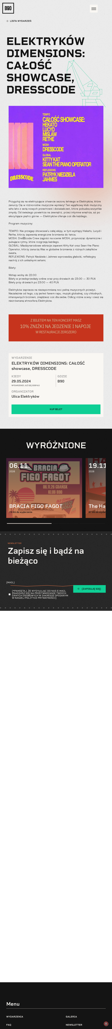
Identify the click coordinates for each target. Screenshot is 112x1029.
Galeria (71, 1016)
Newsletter (74, 1024)
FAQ (8, 1024)
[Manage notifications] (106, 1023)
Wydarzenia (14, 1016)
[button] (29, 523)
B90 (60, 381)
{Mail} (10, 582)
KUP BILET (56, 409)
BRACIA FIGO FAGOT (36, 506)
